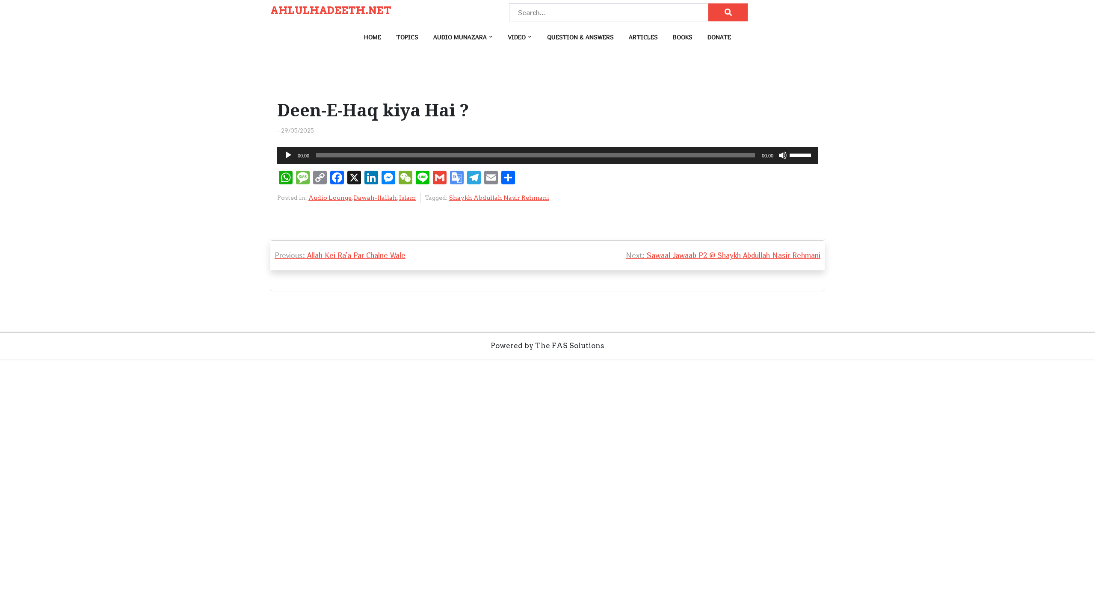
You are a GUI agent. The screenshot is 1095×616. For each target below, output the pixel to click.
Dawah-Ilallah (375, 197)
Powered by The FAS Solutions (547, 345)
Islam (407, 197)
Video (517, 37)
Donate (719, 37)
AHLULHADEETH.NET (330, 11)
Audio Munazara (460, 37)
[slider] (802, 154)
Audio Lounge (330, 197)
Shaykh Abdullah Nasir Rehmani (499, 197)
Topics (407, 37)
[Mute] (782, 155)
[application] (547, 155)
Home (372, 37)
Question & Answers (580, 37)
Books (683, 37)
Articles (643, 37)
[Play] (288, 155)
